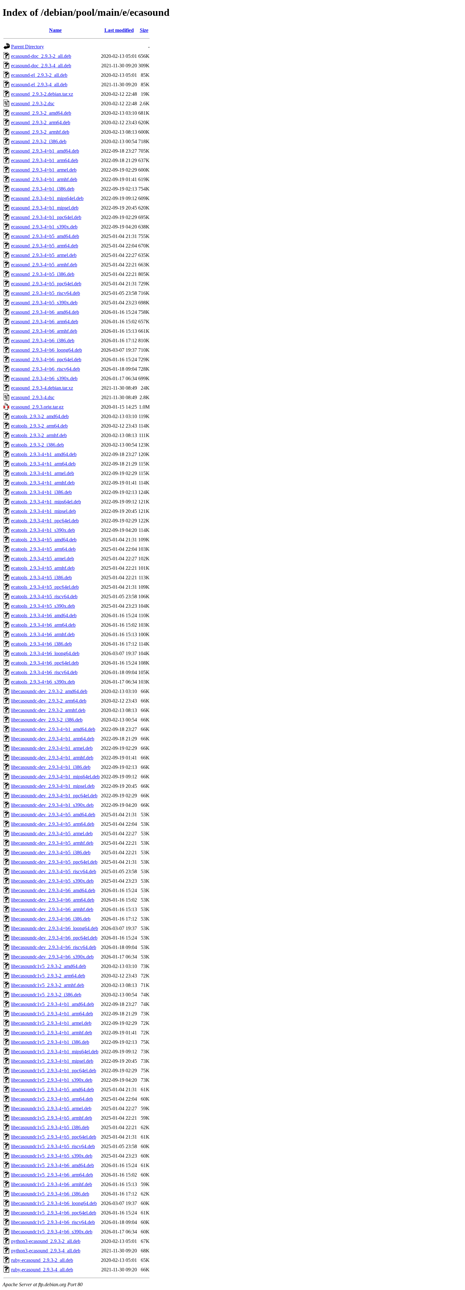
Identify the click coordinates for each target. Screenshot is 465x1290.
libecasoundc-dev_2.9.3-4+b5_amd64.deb (53, 814)
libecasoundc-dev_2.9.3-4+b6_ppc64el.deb (54, 937)
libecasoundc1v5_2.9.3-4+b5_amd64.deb (52, 1089)
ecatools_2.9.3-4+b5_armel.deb (42, 558)
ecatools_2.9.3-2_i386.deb (37, 444)
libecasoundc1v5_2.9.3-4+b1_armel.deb (51, 1023)
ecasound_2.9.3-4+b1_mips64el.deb (47, 198)
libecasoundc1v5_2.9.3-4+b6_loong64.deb (54, 1203)
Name (55, 30)
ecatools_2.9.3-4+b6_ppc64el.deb (45, 663)
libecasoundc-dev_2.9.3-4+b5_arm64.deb (52, 824)
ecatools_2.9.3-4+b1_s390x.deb (43, 530)
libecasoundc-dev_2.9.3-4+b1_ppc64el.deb (54, 795)
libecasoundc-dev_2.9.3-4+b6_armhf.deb (52, 909)
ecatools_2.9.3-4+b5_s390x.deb (43, 606)
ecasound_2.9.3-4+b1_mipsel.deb (44, 207)
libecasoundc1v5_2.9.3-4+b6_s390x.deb (51, 1231)
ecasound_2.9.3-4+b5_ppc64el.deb (46, 283)
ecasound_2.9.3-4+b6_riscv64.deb (45, 369)
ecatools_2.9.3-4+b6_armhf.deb (43, 634)
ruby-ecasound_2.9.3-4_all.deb (42, 1269)
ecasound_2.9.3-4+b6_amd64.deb (45, 312)
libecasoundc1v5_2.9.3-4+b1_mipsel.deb (52, 1061)
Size (144, 30)
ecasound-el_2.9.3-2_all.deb (39, 75)
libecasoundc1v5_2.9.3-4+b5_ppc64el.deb (53, 1137)
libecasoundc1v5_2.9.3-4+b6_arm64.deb (52, 1174)
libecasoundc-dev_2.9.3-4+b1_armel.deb (52, 748)
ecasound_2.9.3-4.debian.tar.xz (42, 388)
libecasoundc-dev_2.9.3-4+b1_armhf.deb (52, 757)
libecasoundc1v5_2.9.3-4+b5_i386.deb (50, 1127)
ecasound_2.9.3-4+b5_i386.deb (42, 274)
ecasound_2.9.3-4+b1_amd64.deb (45, 151)
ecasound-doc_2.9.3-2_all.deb (41, 56)
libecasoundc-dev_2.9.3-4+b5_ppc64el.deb (54, 862)
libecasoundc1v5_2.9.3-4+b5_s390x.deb (51, 1156)
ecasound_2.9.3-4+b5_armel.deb (44, 255)
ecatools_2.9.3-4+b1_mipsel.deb (43, 511)
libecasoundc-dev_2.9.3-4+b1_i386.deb (50, 767)
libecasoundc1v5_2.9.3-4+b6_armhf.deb (51, 1184)
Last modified (119, 30)
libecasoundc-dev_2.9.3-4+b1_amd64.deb (53, 729)
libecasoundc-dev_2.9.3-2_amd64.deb (49, 691)
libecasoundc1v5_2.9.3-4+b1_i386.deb (50, 1042)
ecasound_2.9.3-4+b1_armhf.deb (44, 179)
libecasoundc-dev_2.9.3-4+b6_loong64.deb (54, 928)
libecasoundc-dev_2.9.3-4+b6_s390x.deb (52, 956)
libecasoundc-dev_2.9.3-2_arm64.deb (48, 700)
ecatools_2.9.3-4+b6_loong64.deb (45, 653)
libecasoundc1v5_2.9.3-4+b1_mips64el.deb (54, 1051)
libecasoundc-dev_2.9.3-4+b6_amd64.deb (53, 890)
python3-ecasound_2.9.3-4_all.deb (45, 1250)
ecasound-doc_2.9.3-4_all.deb (41, 65)
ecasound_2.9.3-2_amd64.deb (41, 113)
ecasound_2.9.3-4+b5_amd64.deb (45, 236)
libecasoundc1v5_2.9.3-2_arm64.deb (48, 975)
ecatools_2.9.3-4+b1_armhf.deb (43, 482)
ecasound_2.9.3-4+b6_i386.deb (42, 340)
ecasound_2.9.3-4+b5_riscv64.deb (45, 293)
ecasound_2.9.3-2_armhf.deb (40, 132)
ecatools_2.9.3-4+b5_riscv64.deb (44, 596)
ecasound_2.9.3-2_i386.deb (38, 141)
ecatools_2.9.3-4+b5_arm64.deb (43, 549)
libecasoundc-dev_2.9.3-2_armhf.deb (48, 710)
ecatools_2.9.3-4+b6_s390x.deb (43, 682)
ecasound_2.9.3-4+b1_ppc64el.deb (46, 217)
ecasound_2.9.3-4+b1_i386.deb (42, 189)
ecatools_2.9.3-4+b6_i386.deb (41, 644)
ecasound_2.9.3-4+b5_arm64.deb (44, 245)
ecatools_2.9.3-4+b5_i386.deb (41, 577)
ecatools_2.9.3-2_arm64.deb (39, 426)
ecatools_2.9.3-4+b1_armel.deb (42, 473)
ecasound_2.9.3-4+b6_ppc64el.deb (46, 359)
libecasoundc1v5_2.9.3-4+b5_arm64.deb (52, 1099)
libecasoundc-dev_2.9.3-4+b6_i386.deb (50, 919)
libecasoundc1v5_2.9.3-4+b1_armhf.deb (51, 1032)
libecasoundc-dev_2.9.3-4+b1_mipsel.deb (53, 786)
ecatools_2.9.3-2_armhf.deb (39, 435)
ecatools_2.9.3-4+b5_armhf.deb (43, 568)
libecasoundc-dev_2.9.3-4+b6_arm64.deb (52, 900)
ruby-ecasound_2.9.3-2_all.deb (42, 1260)
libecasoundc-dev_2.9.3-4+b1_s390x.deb (52, 805)
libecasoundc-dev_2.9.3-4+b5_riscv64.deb (53, 871)
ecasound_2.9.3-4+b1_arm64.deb (44, 160)
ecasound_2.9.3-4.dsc (32, 397)
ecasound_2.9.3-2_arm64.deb (40, 122)
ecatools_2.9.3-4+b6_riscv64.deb (44, 672)
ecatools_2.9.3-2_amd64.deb (40, 416)
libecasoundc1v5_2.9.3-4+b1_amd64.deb (52, 1004)
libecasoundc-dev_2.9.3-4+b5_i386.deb (50, 852)
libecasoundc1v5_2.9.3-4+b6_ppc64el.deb (53, 1212)
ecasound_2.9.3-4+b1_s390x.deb (44, 226)
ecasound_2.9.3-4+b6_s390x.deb (44, 378)
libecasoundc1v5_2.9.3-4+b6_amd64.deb (52, 1165)
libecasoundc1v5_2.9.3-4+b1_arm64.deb (52, 1013)
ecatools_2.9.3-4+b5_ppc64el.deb (45, 587)
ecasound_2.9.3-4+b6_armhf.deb (44, 331)
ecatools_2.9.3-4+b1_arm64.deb (43, 463)
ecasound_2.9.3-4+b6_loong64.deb (46, 350)
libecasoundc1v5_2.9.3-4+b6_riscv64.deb (53, 1222)
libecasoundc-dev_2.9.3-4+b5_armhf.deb (52, 843)
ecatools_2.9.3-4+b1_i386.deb (41, 492)
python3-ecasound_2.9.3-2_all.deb (45, 1241)
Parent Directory (27, 46)
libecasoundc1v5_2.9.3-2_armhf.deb (47, 985)
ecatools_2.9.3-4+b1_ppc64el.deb (45, 520)
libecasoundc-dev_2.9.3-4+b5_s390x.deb (52, 881)
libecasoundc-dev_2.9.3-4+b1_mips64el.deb (55, 776)
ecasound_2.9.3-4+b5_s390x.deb (44, 302)
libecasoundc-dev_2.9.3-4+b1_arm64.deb (52, 738)
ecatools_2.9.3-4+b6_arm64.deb (43, 625)
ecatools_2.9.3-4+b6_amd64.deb (44, 615)
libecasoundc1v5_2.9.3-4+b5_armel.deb (51, 1108)
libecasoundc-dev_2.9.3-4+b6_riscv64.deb (53, 947)
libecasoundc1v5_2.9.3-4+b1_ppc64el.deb (53, 1070)
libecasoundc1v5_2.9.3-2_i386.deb (46, 994)
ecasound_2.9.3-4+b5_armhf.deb (44, 264)
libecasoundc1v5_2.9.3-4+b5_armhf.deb (51, 1118)
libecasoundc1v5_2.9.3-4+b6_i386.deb (50, 1193)
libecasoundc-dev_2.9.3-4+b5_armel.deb (52, 833)
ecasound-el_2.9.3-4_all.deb (39, 84)
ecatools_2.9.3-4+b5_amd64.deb (44, 539)
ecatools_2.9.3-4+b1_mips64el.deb (46, 501)
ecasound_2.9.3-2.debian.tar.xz (42, 94)
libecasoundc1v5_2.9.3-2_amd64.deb (48, 966)
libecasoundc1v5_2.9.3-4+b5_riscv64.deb (53, 1146)
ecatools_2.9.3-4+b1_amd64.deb (44, 454)
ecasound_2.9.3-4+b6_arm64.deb (44, 321)
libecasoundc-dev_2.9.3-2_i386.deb (47, 719)
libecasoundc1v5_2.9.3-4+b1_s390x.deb (51, 1080)
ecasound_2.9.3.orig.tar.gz (37, 407)
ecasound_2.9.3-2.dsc (32, 103)
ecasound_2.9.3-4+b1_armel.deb (44, 170)
